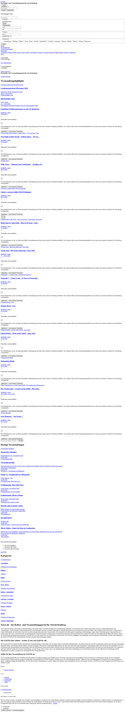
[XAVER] (3, 1)
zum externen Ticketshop (15, 131)
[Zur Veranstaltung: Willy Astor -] (5, 161)
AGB (6, 682)
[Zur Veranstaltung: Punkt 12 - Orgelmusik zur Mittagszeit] (12, 471)
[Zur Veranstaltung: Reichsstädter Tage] (7, 95)
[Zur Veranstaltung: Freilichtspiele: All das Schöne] (10, 492)
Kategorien (4, 51)
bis (3, 29)
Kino (2, 54)
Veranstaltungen (5, 47)
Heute (4, 23)
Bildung (15, 41)
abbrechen (4, 131)
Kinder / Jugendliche (40, 41)
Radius (4, 36)
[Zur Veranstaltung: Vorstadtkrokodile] (6, 459)
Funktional (6, 706)
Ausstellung (7, 41)
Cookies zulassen (6, 710)
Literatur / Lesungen (54, 41)
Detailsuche (10, 10)
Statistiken (6, 708)
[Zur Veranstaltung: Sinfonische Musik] (7, 357)
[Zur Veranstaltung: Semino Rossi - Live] (7, 302)
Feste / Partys (29, 41)
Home (2, 46)
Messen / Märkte (66, 41)
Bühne (21, 41)
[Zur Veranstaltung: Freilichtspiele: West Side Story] (10, 481)
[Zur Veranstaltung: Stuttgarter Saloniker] (7, 448)
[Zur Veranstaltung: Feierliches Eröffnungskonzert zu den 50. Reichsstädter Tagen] (19, 105)
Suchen (3, 44)
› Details (54, 703)
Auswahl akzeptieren (18, 710)
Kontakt (6, 677)
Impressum (7, 680)
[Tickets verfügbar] (1, 116)
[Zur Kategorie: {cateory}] (5, 559)
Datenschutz (8, 679)
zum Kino (3, 552)
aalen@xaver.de (9, 670)
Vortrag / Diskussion (85, 41)
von (3, 27)
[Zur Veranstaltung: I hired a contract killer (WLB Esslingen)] (13, 188)
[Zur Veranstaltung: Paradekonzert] (5, 514)
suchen (3, 10)
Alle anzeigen (5, 536)
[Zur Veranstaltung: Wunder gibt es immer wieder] (10, 502)
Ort (3, 34)
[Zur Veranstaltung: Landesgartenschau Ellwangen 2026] (12, 85)
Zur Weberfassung (6, 63)
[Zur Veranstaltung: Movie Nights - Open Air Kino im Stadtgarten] (15, 524)
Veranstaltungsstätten (7, 49)
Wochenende (6, 25)
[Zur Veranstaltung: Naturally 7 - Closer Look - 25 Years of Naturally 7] (16, 274)
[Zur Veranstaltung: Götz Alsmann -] (6, 413)
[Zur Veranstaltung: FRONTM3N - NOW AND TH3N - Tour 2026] (15, 330)
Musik (75, 41)
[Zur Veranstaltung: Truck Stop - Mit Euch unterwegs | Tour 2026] (15, 247)
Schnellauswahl (6, 21)
